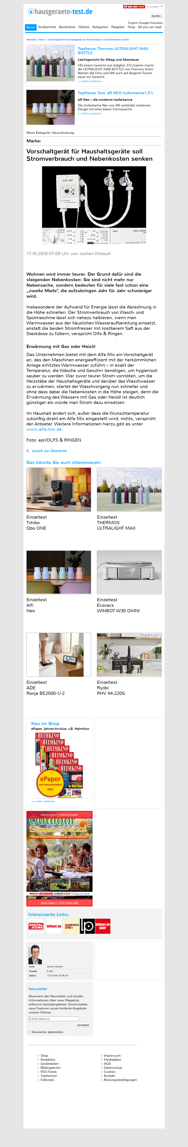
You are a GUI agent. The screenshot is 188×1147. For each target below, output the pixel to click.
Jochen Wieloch (55, 966)
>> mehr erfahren (43, 801)
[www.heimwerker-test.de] (72, 937)
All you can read (149, 27)
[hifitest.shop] (103, 937)
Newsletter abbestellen (47, 1032)
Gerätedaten (50, 1063)
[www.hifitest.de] (54, 937)
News (30, 27)
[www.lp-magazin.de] (87, 937)
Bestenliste (67, 27)
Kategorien (100, 27)
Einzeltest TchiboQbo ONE (36, 522)
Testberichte (47, 27)
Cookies (110, 1072)
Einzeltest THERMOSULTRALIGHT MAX (116, 522)
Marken (84, 27)
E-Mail (50, 971)
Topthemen (49, 1076)
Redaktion (48, 1059)
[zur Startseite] (64, 12)
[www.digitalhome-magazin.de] (36, 937)
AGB (107, 1063)
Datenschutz (113, 1068)
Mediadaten (112, 1059)
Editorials (47, 1080)
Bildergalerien (51, 1068)
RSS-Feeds (49, 1072)
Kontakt (109, 1076)
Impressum (112, 1055)
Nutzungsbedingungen (120, 1080)
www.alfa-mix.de (44, 429)
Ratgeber (118, 27)
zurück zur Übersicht (49, 450)
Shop (131, 27)
